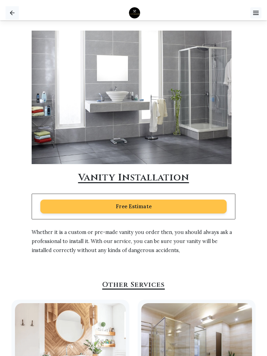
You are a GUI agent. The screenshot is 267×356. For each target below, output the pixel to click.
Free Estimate (134, 206)
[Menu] (255, 12)
